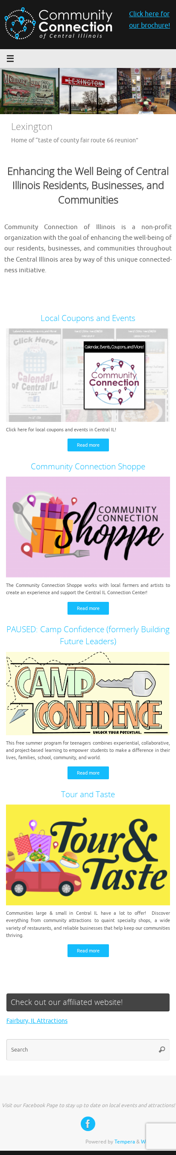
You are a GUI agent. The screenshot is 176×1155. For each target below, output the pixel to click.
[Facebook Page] (88, 1124)
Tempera (124, 1141)
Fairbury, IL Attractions (36, 1021)
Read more (88, 445)
